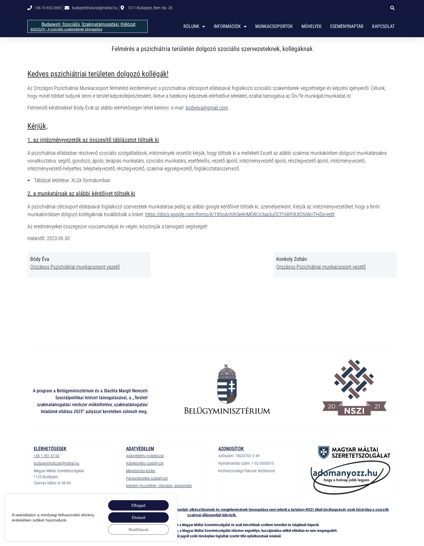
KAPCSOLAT (383, 26)
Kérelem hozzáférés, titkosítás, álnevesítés (159, 485)
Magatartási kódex (140, 470)
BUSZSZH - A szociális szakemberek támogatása (66, 29)
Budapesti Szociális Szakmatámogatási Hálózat (89, 24)
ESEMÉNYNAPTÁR (346, 26)
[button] (392, 7)
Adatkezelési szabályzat (145, 463)
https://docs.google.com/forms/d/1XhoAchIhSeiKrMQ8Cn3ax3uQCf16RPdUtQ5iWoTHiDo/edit (240, 214)
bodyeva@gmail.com (207, 108)
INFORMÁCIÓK (227, 26)
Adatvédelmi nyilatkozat (145, 455)
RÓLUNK (191, 26)
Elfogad (138, 505)
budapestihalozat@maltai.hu (56, 463)
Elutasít (138, 517)
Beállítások (139, 529)
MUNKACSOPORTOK (274, 26)
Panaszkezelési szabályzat (147, 478)
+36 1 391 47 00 (46, 455)
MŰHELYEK (311, 26)
